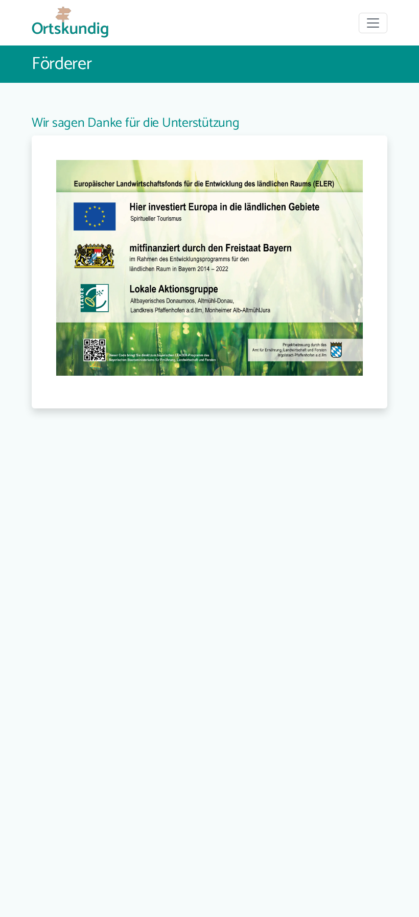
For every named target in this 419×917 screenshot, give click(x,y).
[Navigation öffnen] (373, 23)
